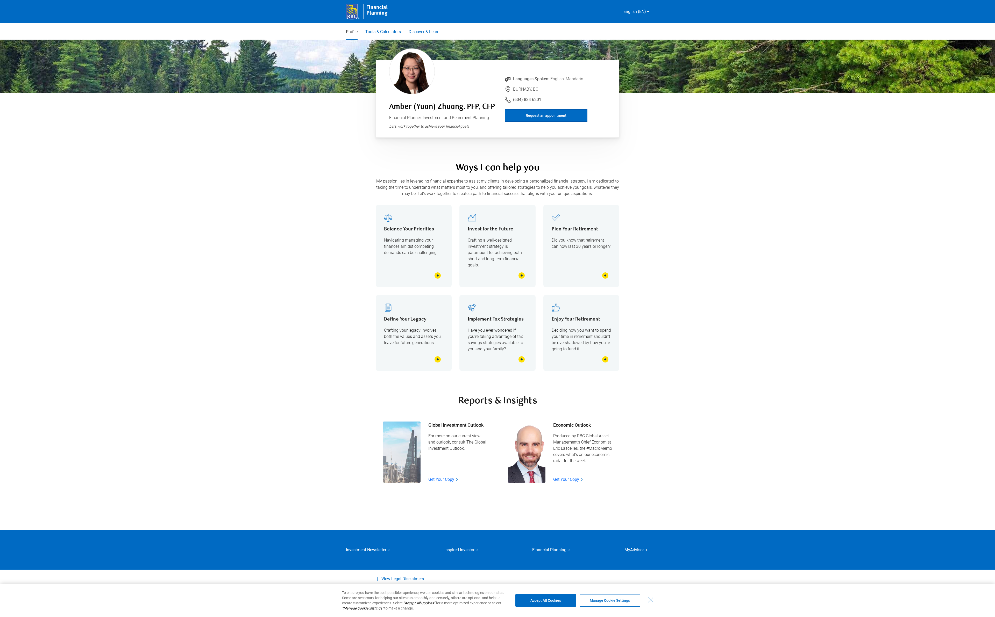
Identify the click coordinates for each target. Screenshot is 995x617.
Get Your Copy (441, 479)
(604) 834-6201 (527, 99)
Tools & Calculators (383, 31)
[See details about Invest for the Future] (521, 275)
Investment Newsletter (366, 549)
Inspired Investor (459, 549)
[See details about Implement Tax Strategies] (521, 359)
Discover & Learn (424, 31)
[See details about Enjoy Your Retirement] (605, 359)
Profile (352, 31)
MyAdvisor (634, 549)
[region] (497, 600)
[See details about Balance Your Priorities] (438, 275)
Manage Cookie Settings (610, 600)
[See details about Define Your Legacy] (438, 359)
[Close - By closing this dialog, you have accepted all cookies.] (650, 600)
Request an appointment (546, 115)
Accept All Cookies (545, 600)
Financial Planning (549, 549)
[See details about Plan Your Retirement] (605, 275)
